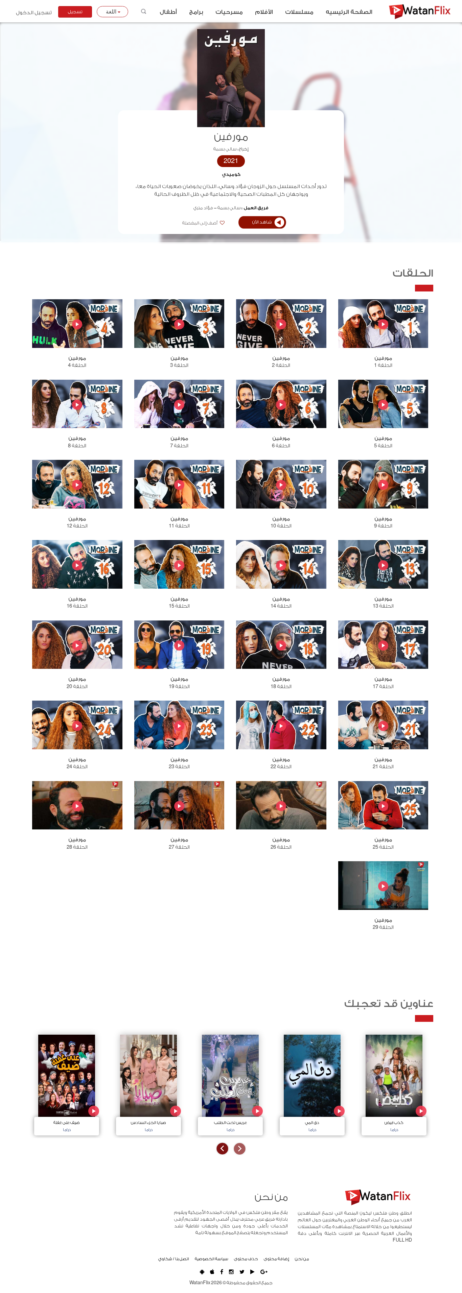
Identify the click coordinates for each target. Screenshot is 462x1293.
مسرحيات (229, 12)
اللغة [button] (112, 12)
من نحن (302, 1259)
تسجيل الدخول (34, 13)
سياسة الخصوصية (211, 1259)
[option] (394, 1083)
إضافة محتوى (276, 1259)
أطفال (168, 12)
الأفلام (264, 12)
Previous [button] (239, 1148)
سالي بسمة (225, 149)
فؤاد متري (203, 208)
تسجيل (75, 11)
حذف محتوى (246, 1259)
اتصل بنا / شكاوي (173, 1259)
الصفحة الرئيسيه (349, 12)
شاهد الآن (262, 222)
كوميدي (231, 174)
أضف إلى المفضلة (200, 223)
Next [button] (222, 1148)
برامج (196, 12)
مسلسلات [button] (299, 12)
